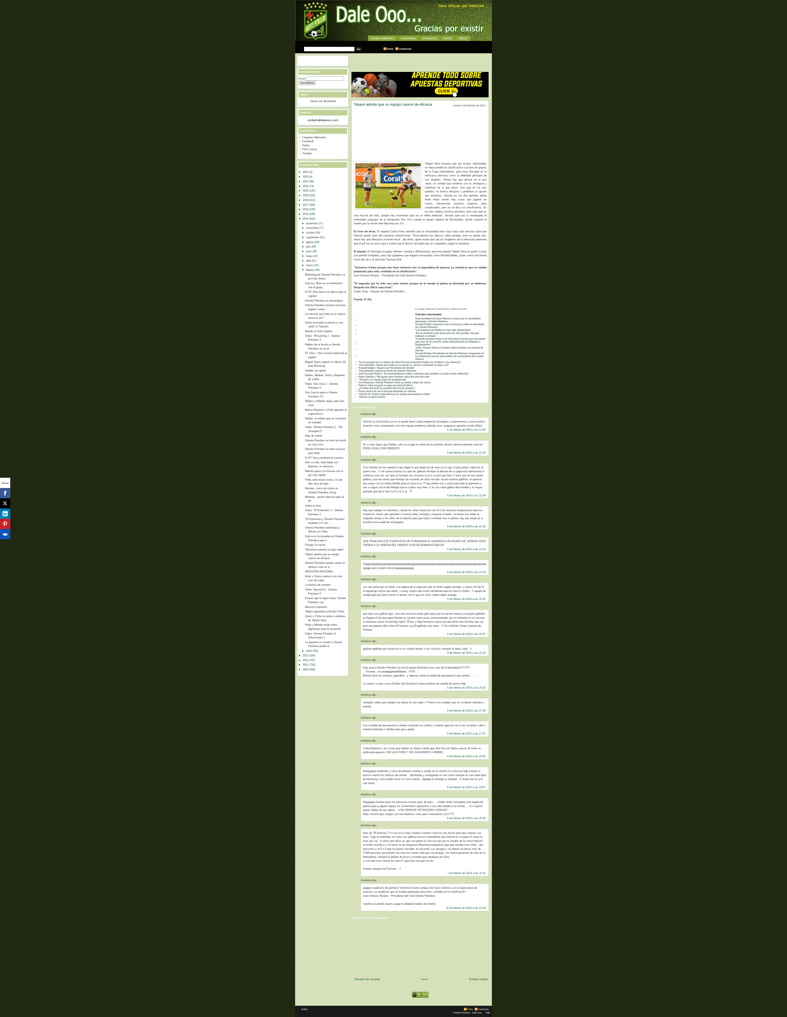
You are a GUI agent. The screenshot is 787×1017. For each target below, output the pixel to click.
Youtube (307, 153)
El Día (368, 299)
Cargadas (429, 38)
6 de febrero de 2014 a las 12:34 (466, 429)
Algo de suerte (313, 435)
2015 (306, 214)
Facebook (308, 141)
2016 (306, 209)
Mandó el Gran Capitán (318, 331)
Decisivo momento (316, 606)
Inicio (424, 979)
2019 (306, 195)
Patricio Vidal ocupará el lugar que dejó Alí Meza (385, 385)
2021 (306, 186)
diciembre (312, 223)
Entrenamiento (443, 309)
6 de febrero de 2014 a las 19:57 (466, 787)
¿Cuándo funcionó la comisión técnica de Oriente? (386, 388)
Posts (390, 49)
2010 (306, 669)
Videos (462, 38)
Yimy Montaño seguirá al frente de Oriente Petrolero (387, 370)
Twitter (306, 145)
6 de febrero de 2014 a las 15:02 (466, 598)
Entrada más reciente (367, 979)
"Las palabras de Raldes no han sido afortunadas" (443, 330)
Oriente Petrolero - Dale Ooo (467, 1012)
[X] (5, 503)
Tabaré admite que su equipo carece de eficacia (393, 104)
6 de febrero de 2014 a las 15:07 (466, 634)
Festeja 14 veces (315, 544)
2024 (306, 172)
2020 (306, 190)
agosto (310, 242)
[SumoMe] (5, 534)
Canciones (408, 38)
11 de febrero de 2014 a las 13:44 (466, 907)
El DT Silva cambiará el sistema (324, 457)
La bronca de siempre (318, 584)
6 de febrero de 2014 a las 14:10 (466, 526)
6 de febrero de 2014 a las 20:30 (466, 818)
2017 (306, 204)
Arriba (304, 1009)
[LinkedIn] (5, 513)
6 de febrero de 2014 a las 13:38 (466, 495)
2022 (306, 181)
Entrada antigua (478, 979)
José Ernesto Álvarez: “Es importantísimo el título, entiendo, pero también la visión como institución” (413, 373)
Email (302, 78)
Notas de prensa (459, 309)
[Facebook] (5, 493)
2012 (306, 660)
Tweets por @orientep (323, 101)
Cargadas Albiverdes (314, 137)
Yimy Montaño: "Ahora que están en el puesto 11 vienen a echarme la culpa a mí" (403, 365)
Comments (405, 49)
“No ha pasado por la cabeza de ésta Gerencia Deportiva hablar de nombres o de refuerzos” (409, 362)
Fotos (448, 38)
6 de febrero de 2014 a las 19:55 (466, 756)
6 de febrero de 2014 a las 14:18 (466, 572)
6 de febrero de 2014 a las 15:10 (466, 652)
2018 (306, 200)
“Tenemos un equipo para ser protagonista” (382, 379)
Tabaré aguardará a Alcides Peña (324, 611)
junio (309, 251)
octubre (311, 232)
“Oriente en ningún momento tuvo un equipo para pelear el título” (394, 394)
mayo (309, 256)
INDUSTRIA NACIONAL (319, 571)
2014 (306, 218)
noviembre (312, 227)
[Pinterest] (5, 524)
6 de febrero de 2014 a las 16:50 (466, 687)
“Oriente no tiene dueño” (372, 397)
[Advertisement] (393, 42)
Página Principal (382, 38)
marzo (310, 265)
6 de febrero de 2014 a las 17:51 (466, 733)
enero (309, 650)
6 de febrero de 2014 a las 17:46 (466, 710)
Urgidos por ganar (315, 370)
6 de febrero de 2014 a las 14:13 (466, 549)
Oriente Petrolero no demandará (324, 300)
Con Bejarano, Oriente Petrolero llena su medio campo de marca (394, 382)
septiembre (313, 237)
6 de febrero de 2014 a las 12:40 (466, 452)
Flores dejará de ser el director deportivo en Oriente (387, 391)
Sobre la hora (313, 505)
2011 (306, 664)
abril (309, 260)
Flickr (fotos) (309, 149)
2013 (306, 655)
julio (309, 246)
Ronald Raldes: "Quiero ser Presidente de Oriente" (386, 368)
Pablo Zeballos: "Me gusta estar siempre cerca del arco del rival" (394, 376)
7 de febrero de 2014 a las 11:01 (466, 873)
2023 (306, 176)
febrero (310, 269)
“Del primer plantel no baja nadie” (324, 549)
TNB (487, 1012)
